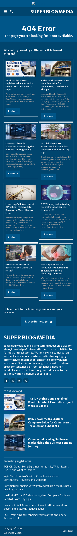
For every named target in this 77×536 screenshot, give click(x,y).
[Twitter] (26, 380)
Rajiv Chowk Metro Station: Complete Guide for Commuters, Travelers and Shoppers (55, 85)
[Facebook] (6, 380)
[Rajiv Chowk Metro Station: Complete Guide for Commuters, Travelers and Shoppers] (56, 68)
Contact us (67, 530)
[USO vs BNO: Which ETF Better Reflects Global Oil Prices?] (21, 253)
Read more (13, 111)
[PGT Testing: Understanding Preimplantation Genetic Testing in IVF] (56, 192)
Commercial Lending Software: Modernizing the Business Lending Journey (20, 146)
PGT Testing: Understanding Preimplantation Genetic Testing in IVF (55, 207)
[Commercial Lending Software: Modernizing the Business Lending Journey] (21, 131)
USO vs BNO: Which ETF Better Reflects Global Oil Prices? (19, 267)
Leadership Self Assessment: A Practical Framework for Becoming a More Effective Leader (20, 208)
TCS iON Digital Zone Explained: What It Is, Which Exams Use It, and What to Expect (19, 85)
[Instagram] (13, 380)
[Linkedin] (19, 380)
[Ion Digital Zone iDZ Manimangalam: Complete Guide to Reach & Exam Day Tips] (56, 131)
